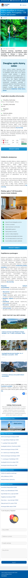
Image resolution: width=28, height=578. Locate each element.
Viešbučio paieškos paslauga (8, 473)
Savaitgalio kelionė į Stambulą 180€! (10, 446)
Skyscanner (6, 291)
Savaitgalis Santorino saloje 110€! (9, 462)
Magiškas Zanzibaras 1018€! (8, 497)
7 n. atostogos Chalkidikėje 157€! (9, 459)
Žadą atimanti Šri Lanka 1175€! (9, 503)
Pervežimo (6, 305)
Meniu (24, 5)
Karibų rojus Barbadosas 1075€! (9, 490)
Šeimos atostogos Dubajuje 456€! (10, 436)
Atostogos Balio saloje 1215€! (8, 506)
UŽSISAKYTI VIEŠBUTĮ (14, 247)
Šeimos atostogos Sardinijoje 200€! (10, 455)
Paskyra (23, 0)
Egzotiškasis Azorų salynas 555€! (9, 493)
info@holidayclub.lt (15, 0)
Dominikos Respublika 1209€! (9, 487)
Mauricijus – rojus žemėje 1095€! (9, 500)
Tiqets (5, 295)
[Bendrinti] (26, 18)
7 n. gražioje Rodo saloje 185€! (9, 443)
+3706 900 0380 (5, 0)
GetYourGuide (7, 308)
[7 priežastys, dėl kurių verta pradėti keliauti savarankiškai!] (14, 367)
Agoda (11, 298)
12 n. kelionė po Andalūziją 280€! (10, 452)
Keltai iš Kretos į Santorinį (8, 479)
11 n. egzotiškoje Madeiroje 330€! (10, 440)
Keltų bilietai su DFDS (7, 476)
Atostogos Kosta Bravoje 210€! (9, 465)
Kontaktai (4, 575)
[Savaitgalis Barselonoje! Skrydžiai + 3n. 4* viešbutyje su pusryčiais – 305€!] (14, 345)
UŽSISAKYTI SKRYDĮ (14, 149)
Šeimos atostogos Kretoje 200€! (9, 449)
